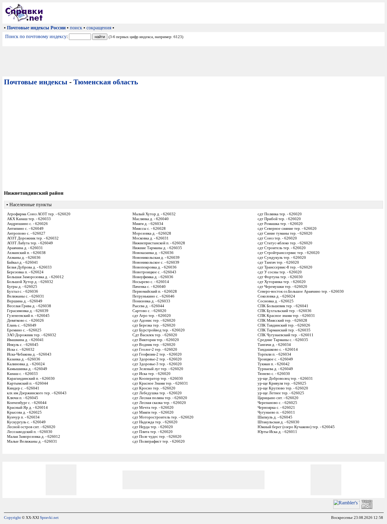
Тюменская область (105, 82)
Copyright (12, 517)
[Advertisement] (215, 13)
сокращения (98, 27)
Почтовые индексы (35, 82)
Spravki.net (49, 517)
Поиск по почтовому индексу (36, 36)
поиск (76, 27)
